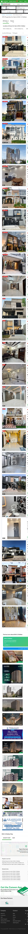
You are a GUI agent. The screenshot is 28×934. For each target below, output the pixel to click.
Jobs (2, 917)
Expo (14, 919)
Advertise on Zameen (5, 920)
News (14, 915)
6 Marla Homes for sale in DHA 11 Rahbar (11, 873)
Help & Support (4, 919)
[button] (4, 8)
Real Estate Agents (17, 920)
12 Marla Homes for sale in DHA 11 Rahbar (11, 878)
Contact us (3, 915)
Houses (12, 21)
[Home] (2, 1)
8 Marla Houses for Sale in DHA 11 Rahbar (11, 861)
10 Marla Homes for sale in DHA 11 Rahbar (11, 876)
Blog (14, 913)
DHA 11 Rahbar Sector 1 (19, 28)
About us (3, 913)
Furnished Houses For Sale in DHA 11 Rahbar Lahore (13, 864)
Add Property (16, 922)
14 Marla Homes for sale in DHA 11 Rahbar (11, 879)
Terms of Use (3, 922)
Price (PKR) (3, 10)
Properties (5, 1)
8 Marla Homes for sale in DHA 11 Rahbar (11, 874)
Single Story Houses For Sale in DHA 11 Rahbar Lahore (13, 862)
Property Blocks (13, 1)
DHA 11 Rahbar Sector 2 (7, 28)
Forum (14, 917)
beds (17, 10)
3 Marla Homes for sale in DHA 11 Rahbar (11, 871)
